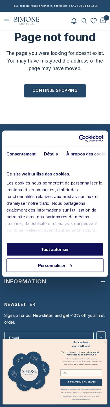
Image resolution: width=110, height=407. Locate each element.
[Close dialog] (104, 341)
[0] (102, 20)
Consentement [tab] (21, 154)
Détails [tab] (51, 154)
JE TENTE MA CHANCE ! (81, 382)
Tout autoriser (55, 249)
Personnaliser (51, 265)
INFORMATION (25, 281)
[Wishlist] (93, 21)
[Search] (84, 20)
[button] (74, 20)
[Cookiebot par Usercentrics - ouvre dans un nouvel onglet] (79, 138)
